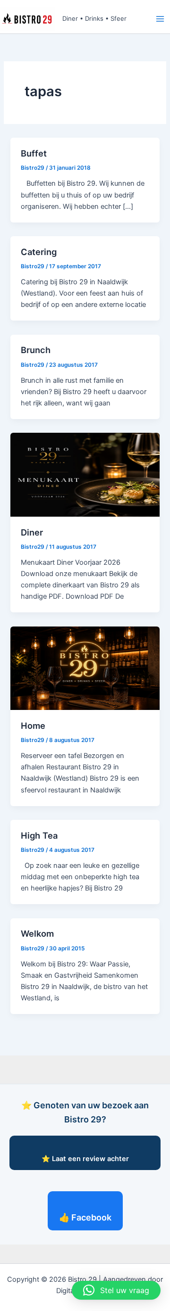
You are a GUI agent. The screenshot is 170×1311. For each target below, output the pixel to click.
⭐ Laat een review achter (85, 1158)
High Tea (39, 835)
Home (33, 725)
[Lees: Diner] (84, 474)
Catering (39, 252)
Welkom (37, 933)
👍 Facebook (85, 1217)
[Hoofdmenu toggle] (160, 19)
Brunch (36, 350)
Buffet (34, 153)
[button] (116, 1290)
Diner (32, 532)
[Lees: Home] (84, 667)
